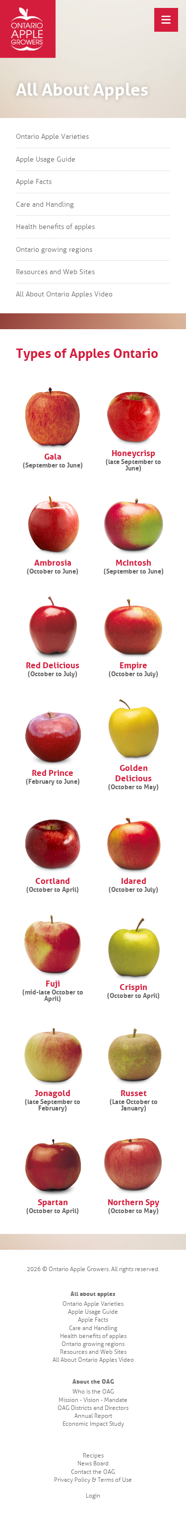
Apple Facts (34, 181)
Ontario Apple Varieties (52, 136)
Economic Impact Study (93, 1424)
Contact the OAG (93, 1472)
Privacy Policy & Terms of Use (93, 1480)
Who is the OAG (93, 1392)
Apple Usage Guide (45, 159)
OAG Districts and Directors (93, 1408)
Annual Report (93, 1416)
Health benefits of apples (55, 227)
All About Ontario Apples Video (64, 294)
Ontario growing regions (54, 249)
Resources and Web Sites (55, 272)
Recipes (93, 1455)
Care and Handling (45, 204)
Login (93, 1496)
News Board (93, 1463)
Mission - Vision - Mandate (93, 1400)
